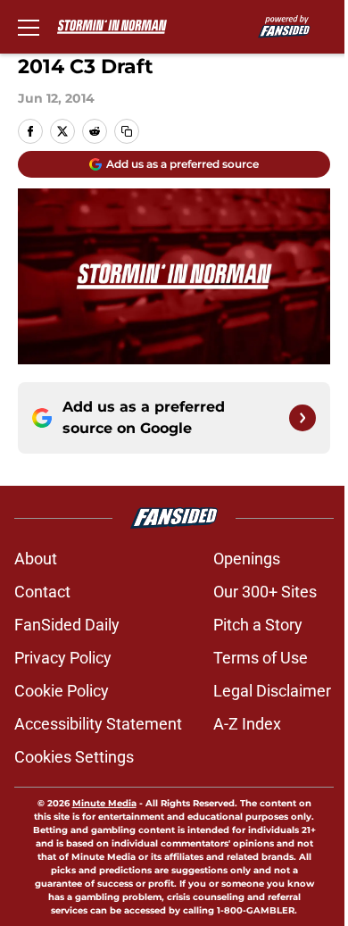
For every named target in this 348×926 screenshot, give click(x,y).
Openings (246, 558)
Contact (42, 591)
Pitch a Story (257, 624)
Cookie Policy (61, 690)
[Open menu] (28, 27)
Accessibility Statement (98, 723)
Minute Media (104, 803)
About (35, 558)
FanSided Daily (67, 624)
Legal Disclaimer (272, 690)
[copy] (126, 131)
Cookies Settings (74, 756)
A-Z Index (247, 723)
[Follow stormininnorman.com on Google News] (302, 418)
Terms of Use (260, 657)
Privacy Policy (63, 657)
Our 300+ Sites (265, 591)
